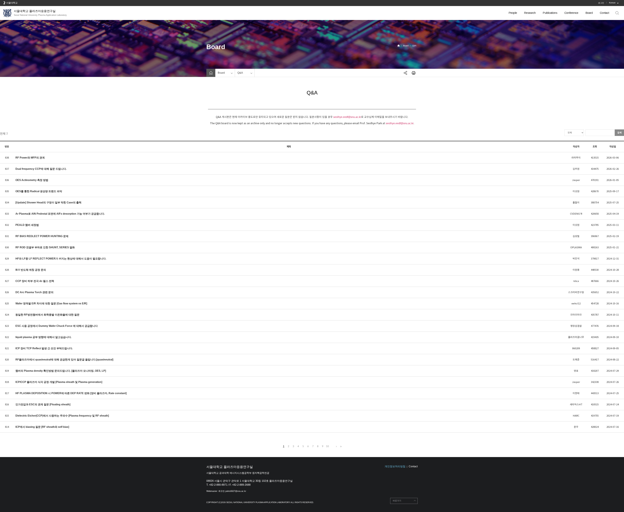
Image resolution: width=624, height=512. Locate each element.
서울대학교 (12, 2)
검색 (619, 132)
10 (327, 446)
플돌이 (576, 202)
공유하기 (405, 73)
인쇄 (414, 73)
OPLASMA (576, 247)
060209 (576, 348)
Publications (550, 12)
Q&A (414, 46)
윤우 (576, 426)
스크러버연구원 (576, 292)
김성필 (576, 236)
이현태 (576, 393)
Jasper (576, 180)
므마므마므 (576, 314)
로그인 (601, 3)
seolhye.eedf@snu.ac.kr (347, 117)
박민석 (576, 258)
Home (398, 46)
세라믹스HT (576, 404)
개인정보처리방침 (395, 466)
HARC (576, 415)
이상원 (576, 191)
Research (530, 12)
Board (589, 12)
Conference (571, 12)
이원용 (576, 269)
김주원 (576, 168)
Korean (612, 3)
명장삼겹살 (576, 325)
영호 (576, 370)
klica (576, 281)
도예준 (576, 359)
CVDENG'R (576, 213)
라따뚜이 (576, 157)
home (210, 73)
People (513, 12)
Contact (604, 12)
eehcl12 (576, 303)
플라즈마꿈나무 (576, 337)
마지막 (340, 446)
